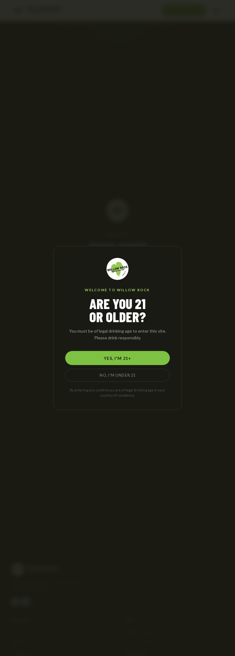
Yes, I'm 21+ (117, 358)
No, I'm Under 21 (117, 375)
